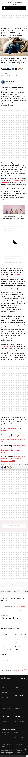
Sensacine (16, 698)
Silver (3, 643)
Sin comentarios (7, 68)
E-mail (21, 69)
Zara (19, 21)
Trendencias (10, 464)
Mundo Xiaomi (5, 697)
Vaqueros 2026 (16, 591)
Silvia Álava (10, 178)
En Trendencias (6, 214)
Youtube (10, 618)
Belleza (16, 643)
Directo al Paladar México (6, 745)
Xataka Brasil (5, 734)
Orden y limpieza (19, 649)
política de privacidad (20, 610)
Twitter (16, 69)
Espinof (16, 700)
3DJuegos (16, 687)
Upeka (15, 464)
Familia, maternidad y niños (20, 635)
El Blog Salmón (18, 719)
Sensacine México (18, 737)
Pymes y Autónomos (19, 721)
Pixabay (3, 430)
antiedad (17, 653)
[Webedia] (6, 679)
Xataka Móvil (5, 689)
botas (3, 646)
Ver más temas (6, 660)
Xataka (3, 687)
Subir (21, 678)
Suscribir (22, 606)
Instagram (13, 618)
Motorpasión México (19, 744)
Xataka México (5, 732)
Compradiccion (5, 724)
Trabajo (4, 639)
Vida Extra (16, 689)
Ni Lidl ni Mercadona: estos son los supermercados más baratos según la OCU (13, 459)
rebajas (13, 21)
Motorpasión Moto (18, 711)
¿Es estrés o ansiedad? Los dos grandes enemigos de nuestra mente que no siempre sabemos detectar (13, 218)
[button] (11, 81)
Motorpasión (17, 708)
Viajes (16, 639)
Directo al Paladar (6, 708)
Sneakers (4, 634)
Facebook (13, 69)
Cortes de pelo (18, 646)
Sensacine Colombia (19, 739)
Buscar (20, 670)
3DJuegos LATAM (18, 732)
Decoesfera (4, 721)
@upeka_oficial (13, 428)
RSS (17, 618)
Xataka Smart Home (6, 694)
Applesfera (4, 692)
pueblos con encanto (5, 653)
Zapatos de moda (7, 649)
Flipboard (19, 69)
